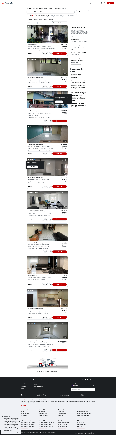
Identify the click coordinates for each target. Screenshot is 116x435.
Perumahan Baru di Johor (82, 411)
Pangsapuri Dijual (43, 413)
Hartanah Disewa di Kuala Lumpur (46, 422)
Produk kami (23, 386)
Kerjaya (22, 388)
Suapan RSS (79, 426)
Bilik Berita (36, 384)
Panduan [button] (37, 3)
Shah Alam (57, 8)
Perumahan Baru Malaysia (83, 409)
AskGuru (22, 411)
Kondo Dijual (42, 411)
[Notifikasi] (105, 3)
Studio (72, 54)
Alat (78, 420)
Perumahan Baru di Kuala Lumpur (84, 413)
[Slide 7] (50, 239)
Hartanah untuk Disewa (41, 8)
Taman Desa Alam (83, 41)
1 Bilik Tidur (77, 54)
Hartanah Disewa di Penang (45, 424)
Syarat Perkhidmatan (34, 432)
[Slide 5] (48, 41)
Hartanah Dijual (43, 409)
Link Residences (74, 41)
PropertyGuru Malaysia (26, 409)
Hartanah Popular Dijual (26, 420)
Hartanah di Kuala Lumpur (63, 422)
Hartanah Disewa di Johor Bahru (46, 426)
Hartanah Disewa (62, 409)
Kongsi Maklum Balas (38, 386)
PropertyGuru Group (26, 383)
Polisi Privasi (15, 422)
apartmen (82, 34)
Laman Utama (30, 8)
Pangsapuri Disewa (62, 413)
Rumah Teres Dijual (43, 415)
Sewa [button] (22, 3)
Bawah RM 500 (74, 47)
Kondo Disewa (61, 411)
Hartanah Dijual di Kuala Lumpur (28, 422)
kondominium (76, 34)
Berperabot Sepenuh (75, 62)
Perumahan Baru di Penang (83, 415)
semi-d (86, 34)
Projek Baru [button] (29, 3)
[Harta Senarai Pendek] (66, 27)
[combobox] (51, 11)
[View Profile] (30, 26)
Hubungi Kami (37, 383)
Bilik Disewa (60, 415)
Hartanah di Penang (62, 426)
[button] (42, 162)
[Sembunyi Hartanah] (63, 27)
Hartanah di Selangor (62, 424)
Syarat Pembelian (51, 432)
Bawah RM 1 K (81, 47)
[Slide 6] (49, 41)
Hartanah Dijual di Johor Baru (27, 426)
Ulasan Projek (24, 415)
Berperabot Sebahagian (76, 64)
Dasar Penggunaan (25, 432)
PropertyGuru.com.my (25, 399)
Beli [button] (17, 3)
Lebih (42, 3)
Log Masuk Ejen (80, 422)
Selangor (51, 8)
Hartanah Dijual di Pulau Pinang (27, 424)
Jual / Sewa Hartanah (81, 424)
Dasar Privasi (43, 432)
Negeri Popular (61, 420)
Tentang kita (23, 384)
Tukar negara (74, 383)
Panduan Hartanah (25, 413)
